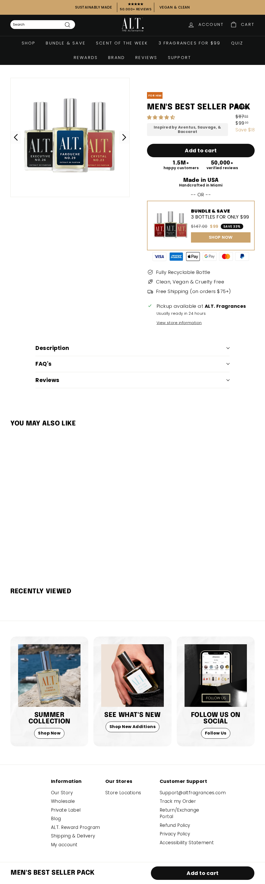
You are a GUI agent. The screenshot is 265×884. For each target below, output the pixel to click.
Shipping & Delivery (73, 836)
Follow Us (215, 733)
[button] (161, 117)
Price (242, 106)
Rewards (86, 58)
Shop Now (49, 733)
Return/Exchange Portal (179, 813)
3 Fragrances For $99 (190, 43)
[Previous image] (16, 137)
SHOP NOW (221, 237)
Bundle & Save (66, 43)
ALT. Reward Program (75, 827)
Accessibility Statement (187, 843)
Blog (56, 818)
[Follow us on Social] (216, 675)
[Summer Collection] (49, 675)
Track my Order (178, 801)
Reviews (146, 58)
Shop (29, 43)
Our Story (62, 793)
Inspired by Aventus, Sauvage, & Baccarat (187, 129)
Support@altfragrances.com (193, 793)
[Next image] (124, 137)
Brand (116, 58)
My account (64, 845)
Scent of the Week (122, 43)
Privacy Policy (175, 834)
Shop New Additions (132, 727)
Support (179, 58)
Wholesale (63, 801)
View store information (179, 322)
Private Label (66, 810)
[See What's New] (132, 675)
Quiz (237, 43)
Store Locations (123, 793)
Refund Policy (175, 825)
